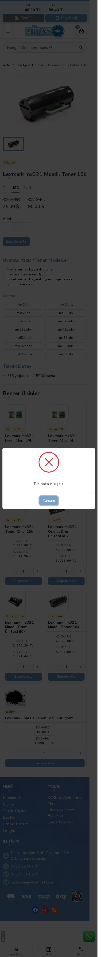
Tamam (49, 500)
